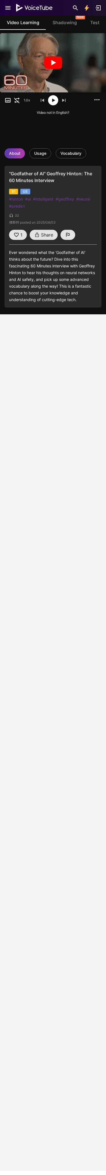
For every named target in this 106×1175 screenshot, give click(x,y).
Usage (40, 153)
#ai (28, 199)
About (14, 153)
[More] (97, 99)
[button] (7, 100)
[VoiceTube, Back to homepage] (34, 7)
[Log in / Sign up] (98, 7)
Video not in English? (53, 112)
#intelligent (43, 199)
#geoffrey (65, 199)
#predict (17, 206)
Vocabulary (70, 153)
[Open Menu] (8, 7)
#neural (83, 199)
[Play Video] (53, 62)
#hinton (16, 199)
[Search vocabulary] (75, 7)
